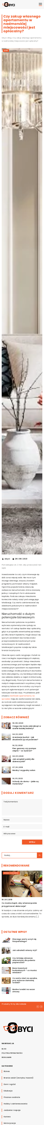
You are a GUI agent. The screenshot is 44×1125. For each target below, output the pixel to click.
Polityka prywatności (12, 1053)
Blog (4, 1049)
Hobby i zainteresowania (15, 1103)
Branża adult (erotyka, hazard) (18, 1078)
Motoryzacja (10, 1123)
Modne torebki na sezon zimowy (23, 990)
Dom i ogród (9, 1084)
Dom (6, 50)
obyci (7, 559)
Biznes (7, 1071)
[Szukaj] (39, 855)
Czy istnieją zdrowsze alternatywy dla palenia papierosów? (23, 960)
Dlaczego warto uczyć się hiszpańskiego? (24, 940)
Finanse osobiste (12, 1097)
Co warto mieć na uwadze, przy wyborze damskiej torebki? (24, 980)
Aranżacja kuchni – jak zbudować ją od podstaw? (25, 738)
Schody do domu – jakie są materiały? (25, 782)
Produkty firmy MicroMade (14, 1004)
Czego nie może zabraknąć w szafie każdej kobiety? (26, 727)
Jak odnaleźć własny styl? (24, 950)
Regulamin (6, 1057)
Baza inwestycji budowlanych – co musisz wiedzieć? (24, 970)
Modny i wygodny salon (23, 770)
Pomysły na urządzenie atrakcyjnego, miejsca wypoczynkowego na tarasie (15, 1006)
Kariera (7, 1116)
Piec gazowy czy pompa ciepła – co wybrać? (24, 749)
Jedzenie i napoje (12, 1110)
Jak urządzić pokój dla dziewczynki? (23, 760)
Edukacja (8, 1090)
